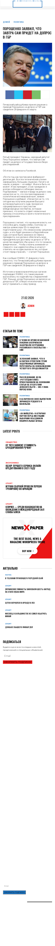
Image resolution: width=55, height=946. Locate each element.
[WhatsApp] (36, 94)
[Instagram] (11, 314)
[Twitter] (18, 94)
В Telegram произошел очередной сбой (24, 578)
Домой (6, 21)
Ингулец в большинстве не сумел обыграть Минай (26, 615)
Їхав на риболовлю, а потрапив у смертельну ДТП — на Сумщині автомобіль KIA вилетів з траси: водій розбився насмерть (27, 851)
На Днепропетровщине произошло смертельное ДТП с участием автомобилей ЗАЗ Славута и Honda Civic (27, 837)
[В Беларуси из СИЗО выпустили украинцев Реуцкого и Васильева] (10, 400)
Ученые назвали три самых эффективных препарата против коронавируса (22, 804)
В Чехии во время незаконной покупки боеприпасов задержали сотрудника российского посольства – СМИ (34, 344)
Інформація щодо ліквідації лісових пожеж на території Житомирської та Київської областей (25, 844)
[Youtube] (22, 314)
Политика (19, 21)
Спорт (8, 586)
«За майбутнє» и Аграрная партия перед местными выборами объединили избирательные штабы (32, 417)
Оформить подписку (17, 662)
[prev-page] (4, 631)
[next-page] (5, 631)
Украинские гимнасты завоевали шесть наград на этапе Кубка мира (27, 590)
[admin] (24, 306)
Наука (8, 575)
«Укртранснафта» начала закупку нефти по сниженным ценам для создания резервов (23, 830)
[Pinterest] (27, 94)
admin (31, 306)
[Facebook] (9, 94)
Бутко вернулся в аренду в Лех (20, 602)
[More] (45, 94)
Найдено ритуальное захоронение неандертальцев (27, 786)
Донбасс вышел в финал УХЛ (19, 627)
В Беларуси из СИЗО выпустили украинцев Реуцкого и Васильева (35, 401)
